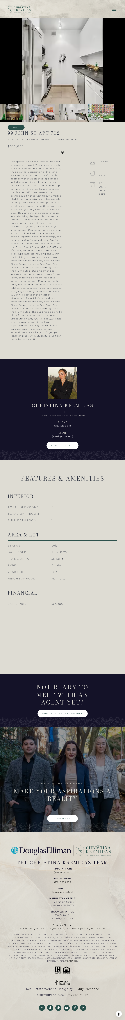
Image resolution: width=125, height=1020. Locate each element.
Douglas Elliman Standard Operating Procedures (75, 928)
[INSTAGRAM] (42, 1008)
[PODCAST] (58, 1008)
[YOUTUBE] (67, 1008)
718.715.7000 (71, 961)
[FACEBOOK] (75, 1008)
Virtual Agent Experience (62, 713)
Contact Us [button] (62, 818)
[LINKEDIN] (83, 1008)
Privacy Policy (77, 995)
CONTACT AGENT (62, 445)
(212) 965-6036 (62, 882)
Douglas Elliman (62, 925)
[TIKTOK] (50, 1008)
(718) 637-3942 (62, 426)
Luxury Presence (86, 989)
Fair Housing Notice (32, 928)
